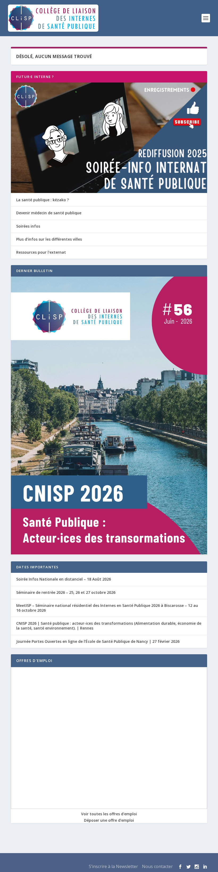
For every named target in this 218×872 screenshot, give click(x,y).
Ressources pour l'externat (41, 252)
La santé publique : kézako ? (42, 199)
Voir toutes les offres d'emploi (109, 813)
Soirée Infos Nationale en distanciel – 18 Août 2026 (63, 579)
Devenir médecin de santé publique (48, 212)
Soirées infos (28, 226)
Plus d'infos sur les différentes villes (49, 239)
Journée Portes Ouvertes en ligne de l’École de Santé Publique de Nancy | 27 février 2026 (97, 641)
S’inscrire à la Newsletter (113, 866)
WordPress (88, 859)
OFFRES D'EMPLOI (34, 660)
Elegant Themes (41, 859)
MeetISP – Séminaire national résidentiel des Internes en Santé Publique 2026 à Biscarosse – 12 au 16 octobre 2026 (107, 608)
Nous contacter (157, 866)
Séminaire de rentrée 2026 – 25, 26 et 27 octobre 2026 (65, 592)
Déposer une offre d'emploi (109, 820)
